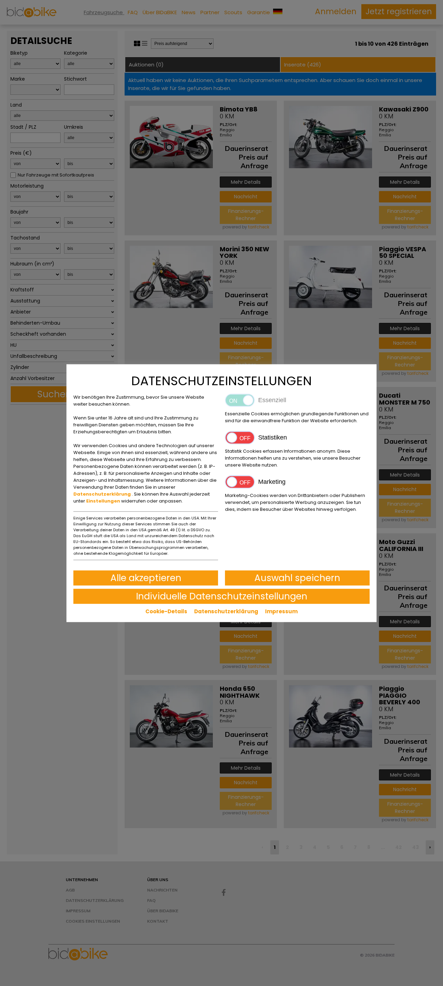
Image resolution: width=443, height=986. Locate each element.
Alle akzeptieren (145, 577)
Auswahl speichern (297, 577)
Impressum (281, 611)
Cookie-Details (166, 611)
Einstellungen (103, 500)
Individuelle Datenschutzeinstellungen (221, 596)
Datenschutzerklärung (102, 493)
